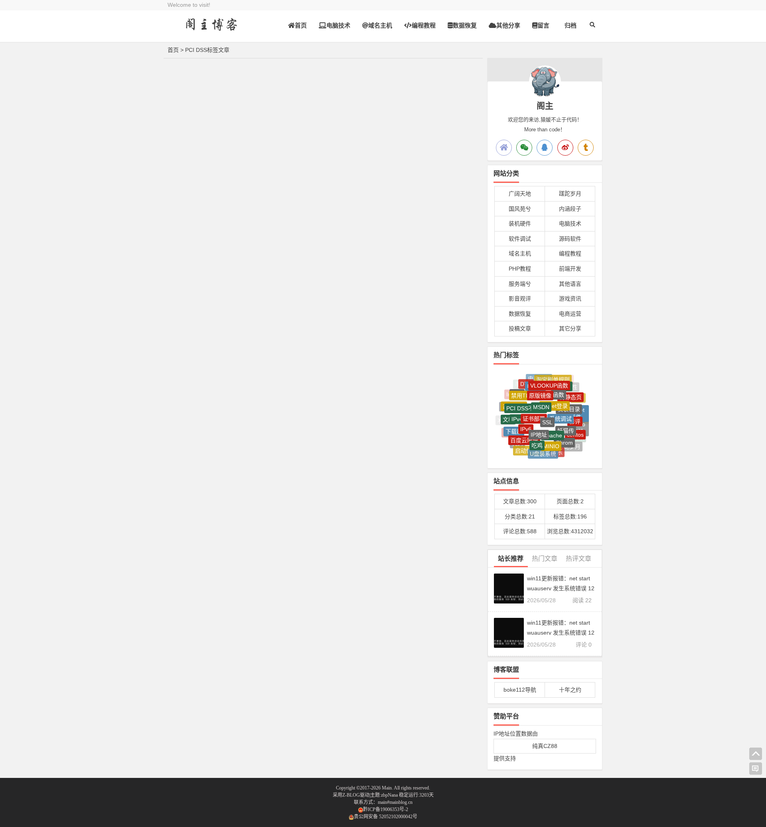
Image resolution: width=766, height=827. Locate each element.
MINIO (551, 438)
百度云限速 (524, 433)
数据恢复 (465, 25)
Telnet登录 (554, 396)
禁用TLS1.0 (526, 389)
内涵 (544, 454)
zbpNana (389, 795)
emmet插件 (575, 408)
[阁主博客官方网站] (504, 148)
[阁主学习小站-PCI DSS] (211, 31)
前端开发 (570, 268)
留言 (543, 25)
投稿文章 (520, 328)
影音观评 (520, 298)
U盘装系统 (543, 448)
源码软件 (570, 238)
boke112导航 (519, 690)
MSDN (541, 397)
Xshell (505, 420)
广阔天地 (520, 193)
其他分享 (508, 25)
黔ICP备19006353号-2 (385, 809)
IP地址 (539, 424)
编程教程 (424, 25)
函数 (558, 387)
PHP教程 (520, 268)
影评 (574, 415)
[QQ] (545, 148)
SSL (547, 412)
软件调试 (520, 238)
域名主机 (380, 25)
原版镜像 (540, 387)
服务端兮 (520, 284)
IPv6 (525, 420)
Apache (552, 425)
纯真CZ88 (544, 746)
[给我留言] (755, 768)
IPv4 (517, 411)
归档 (570, 25)
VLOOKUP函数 (549, 380)
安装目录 (569, 401)
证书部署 (534, 408)
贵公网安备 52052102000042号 (385, 816)
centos (575, 429)
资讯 (578, 436)
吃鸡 (537, 437)
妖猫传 (565, 422)
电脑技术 (338, 25)
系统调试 (560, 409)
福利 (558, 453)
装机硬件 (520, 223)
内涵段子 (570, 209)
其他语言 (570, 284)
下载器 (513, 425)
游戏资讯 (570, 298)
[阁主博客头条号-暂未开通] (586, 148)
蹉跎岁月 (570, 193)
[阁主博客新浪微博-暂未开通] (565, 148)
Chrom (564, 435)
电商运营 (570, 314)
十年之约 (570, 690)
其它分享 (570, 328)
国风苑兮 (520, 209)
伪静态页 (570, 391)
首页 (301, 25)
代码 (517, 439)
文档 (508, 415)
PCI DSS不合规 (525, 399)
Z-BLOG (351, 795)
